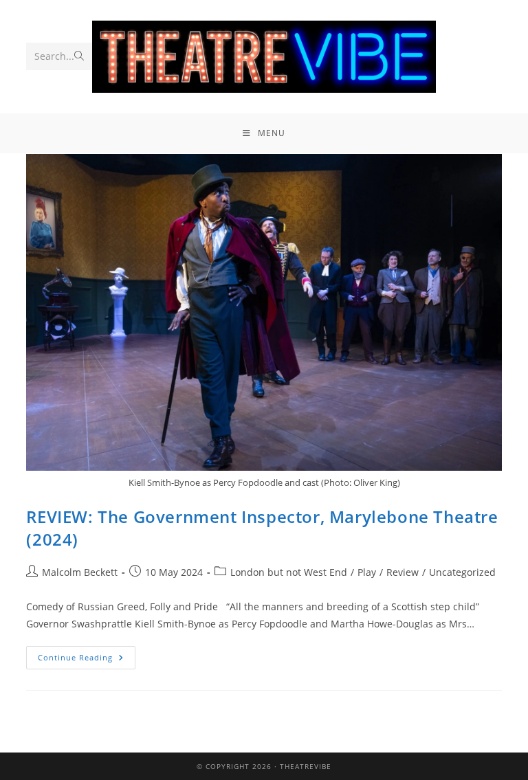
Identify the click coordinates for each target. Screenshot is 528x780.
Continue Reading (86, 654)
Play (367, 572)
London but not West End (288, 572)
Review (402, 572)
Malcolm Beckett (80, 572)
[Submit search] (79, 56)
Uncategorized (462, 572)
